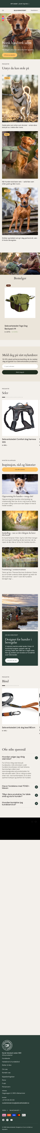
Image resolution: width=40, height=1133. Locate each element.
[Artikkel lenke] (20, 484)
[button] (3, 10)
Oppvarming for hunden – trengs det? (17, 496)
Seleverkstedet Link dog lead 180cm (18, 727)
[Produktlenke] (20, 303)
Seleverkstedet (11, 1127)
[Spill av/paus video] (32, 822)
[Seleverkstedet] (20, 10)
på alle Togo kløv (23, 4)
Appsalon (4, 1129)
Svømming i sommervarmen (14, 569)
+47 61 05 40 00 (8, 1100)
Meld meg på (20, 372)
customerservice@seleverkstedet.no (15, 1103)
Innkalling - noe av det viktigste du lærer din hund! (18, 534)
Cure (24, 1127)
